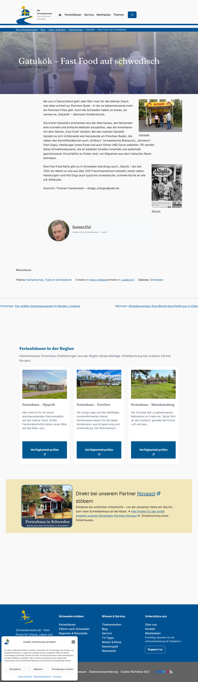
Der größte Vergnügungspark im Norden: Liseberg (47, 306)
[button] (73, 641)
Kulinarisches (34, 280)
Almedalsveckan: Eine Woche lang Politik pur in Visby (163, 306)
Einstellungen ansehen (62, 669)
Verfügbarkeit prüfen (45, 449)
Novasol (146, 493)
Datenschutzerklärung (42, 676)
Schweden (157, 280)
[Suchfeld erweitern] (132, 14)
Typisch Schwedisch (58, 280)
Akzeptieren (15, 669)
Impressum (57, 676)
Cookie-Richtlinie (25, 676)
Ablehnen (38, 669)
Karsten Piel (25, 67)
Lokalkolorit (127, 279)
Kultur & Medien (98, 279)
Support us (155, 649)
